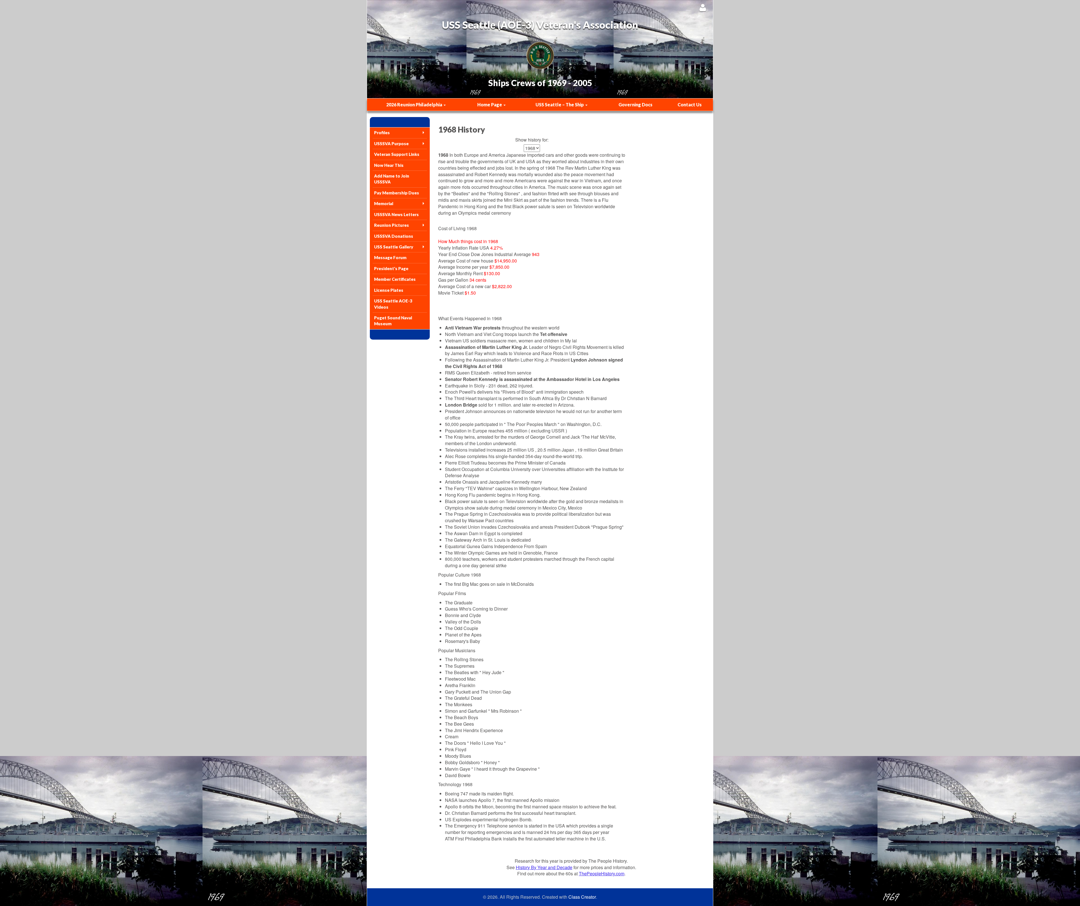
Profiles (382, 132)
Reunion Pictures (391, 225)
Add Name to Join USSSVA (391, 178)
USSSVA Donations (393, 236)
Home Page (490, 104)
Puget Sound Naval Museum (393, 320)
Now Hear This (389, 165)
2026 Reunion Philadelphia (414, 104)
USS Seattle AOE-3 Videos (393, 303)
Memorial (383, 203)
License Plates (388, 290)
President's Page (391, 268)
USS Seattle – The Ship (560, 104)
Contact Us (690, 104)
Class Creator (582, 897)
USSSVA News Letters (396, 214)
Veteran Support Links (396, 154)
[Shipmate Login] (702, 7)
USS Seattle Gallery (393, 246)
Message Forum (390, 257)
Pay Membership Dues (396, 192)
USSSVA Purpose (391, 143)
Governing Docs (635, 104)
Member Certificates (395, 279)
